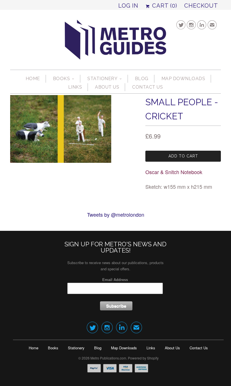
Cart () (163, 5)
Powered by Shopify (143, 358)
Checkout (201, 5)
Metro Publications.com (108, 358)
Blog (141, 78)
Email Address (115, 280)
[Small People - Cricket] (60, 129)
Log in (128, 5)
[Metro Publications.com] (115, 42)
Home (33, 78)
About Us (107, 87)
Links (75, 87)
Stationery (102, 78)
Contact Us (147, 87)
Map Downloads (183, 78)
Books (61, 78)
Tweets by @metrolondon (115, 214)
